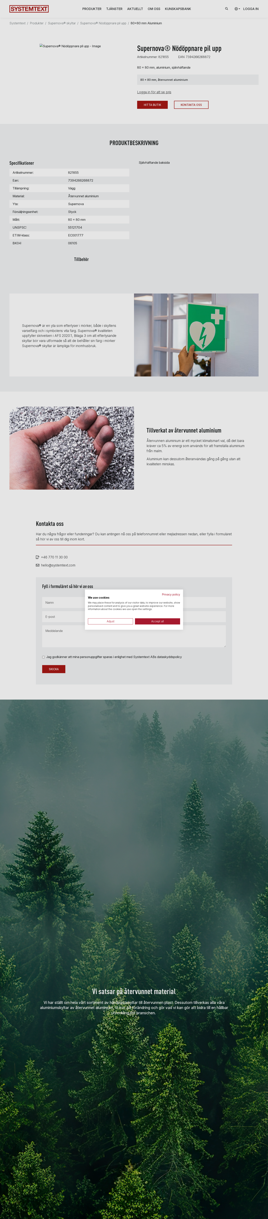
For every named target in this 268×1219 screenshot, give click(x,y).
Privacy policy (171, 594)
